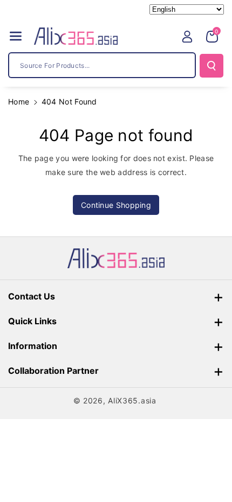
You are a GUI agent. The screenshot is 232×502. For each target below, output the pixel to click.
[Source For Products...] (211, 66)
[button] (16, 36)
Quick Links (32, 321)
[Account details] (187, 36)
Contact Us (31, 296)
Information (32, 345)
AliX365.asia (132, 400)
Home (18, 101)
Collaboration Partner (53, 370)
